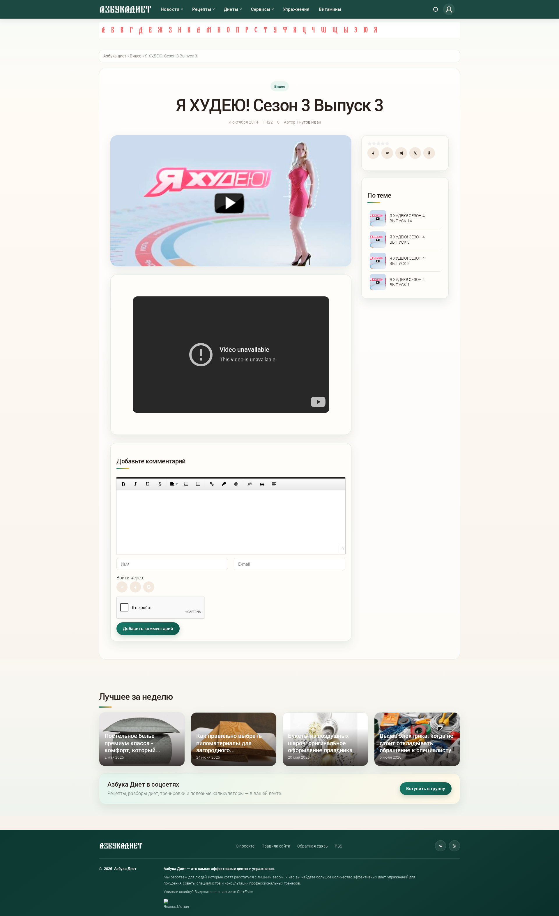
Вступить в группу (425, 788)
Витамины (330, 9)
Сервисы (260, 9)
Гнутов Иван (309, 122)
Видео (279, 86)
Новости (170, 9)
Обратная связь (312, 846)
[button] (123, 484)
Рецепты (201, 9)
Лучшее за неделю (136, 696)
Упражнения (296, 9)
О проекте (245, 846)
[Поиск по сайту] (435, 9)
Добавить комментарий (148, 628)
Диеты (231, 9)
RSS (338, 846)
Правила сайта (275, 846)
